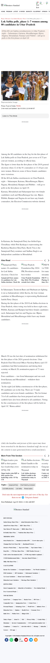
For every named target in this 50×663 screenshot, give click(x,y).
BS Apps (12, 630)
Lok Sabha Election (16, 18)
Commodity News (8, 603)
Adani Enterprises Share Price (29, 522)
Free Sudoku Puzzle (39, 588)
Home (3, 11)
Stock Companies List (9, 588)
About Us (16, 619)
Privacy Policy (31, 619)
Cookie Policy (41, 619)
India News (6, 613)
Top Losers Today (24, 547)
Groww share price (37, 540)
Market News (27, 599)
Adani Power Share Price (10, 525)
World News (31, 606)
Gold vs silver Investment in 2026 (12, 554)
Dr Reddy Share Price (9, 532)
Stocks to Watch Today (9, 547)
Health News (25, 610)
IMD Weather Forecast (33, 551)
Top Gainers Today (36, 547)
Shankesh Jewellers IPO (23, 540)
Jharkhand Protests (28, 544)
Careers (5, 630)
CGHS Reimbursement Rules (11, 558)
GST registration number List (36, 623)
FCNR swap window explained (33, 554)
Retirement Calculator (32, 573)
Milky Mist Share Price (9, 561)
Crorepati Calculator (25, 569)
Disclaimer (6, 623)
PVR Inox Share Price (18, 551)
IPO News (36, 599)
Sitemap (36, 626)
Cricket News (32, 603)
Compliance (6, 626)
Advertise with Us (26, 626)
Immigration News (21, 603)
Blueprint (37, 11)
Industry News (41, 606)
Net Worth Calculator (39, 569)
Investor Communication (19, 623)
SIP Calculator (19, 573)
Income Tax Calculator (9, 569)
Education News (7, 610)
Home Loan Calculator (24, 576)
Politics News (15, 613)
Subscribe (43, 626)
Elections (7, 18)
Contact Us (16, 626)
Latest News (6, 599)
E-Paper (22, 11)
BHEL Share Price (27, 529)
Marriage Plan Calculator (28, 580)
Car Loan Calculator (9, 576)
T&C (23, 619)
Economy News (35, 610)
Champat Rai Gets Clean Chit (11, 544)
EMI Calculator (7, 573)
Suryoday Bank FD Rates (29, 558)
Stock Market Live (8, 540)
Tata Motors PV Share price (11, 529)
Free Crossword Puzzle (9, 591)
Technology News (20, 606)
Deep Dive (6, 551)
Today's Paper (7, 619)
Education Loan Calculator (11, 580)
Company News (17, 599)
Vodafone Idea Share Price (25, 532)
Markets (29, 11)
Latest (15, 11)
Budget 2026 (25, 613)
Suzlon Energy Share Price (10, 522)
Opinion (44, 11)
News (24, 18)
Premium (9, 11)
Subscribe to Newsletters (25, 588)
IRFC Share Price (25, 525)
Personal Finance (8, 606)
